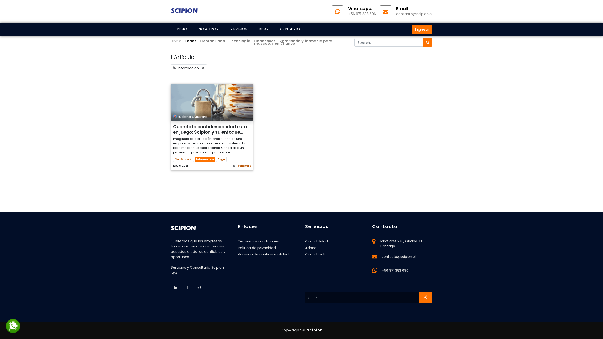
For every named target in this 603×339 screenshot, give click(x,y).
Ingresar (422, 29)
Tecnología (243, 166)
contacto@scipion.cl (399, 256)
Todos (190, 41)
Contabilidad (316, 241)
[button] (425, 297)
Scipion (315, 330)
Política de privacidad (257, 247)
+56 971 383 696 (395, 270)
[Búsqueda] (427, 42)
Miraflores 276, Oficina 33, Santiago (401, 243)
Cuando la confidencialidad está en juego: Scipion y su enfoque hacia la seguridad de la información (210, 129)
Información (205, 159)
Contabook (315, 254)
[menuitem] (182, 29)
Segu (221, 159)
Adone (311, 247)
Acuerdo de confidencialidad (263, 254)
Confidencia (183, 159)
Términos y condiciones (258, 241)
